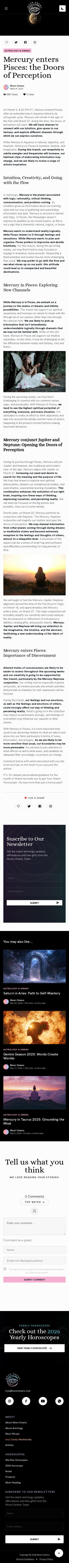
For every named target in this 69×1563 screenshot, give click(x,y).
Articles (9, 1445)
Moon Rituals (12, 1433)
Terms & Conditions (25, 1559)
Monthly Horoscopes (16, 1459)
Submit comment (34, 1279)
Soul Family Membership (18, 1439)
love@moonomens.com (17, 1390)
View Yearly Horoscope (32, 1348)
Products (10, 1476)
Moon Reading (13, 1482)
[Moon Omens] (34, 8)
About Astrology (14, 1428)
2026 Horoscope (14, 1465)
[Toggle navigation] (6, 8)
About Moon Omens (16, 1422)
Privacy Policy (46, 1559)
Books (8, 1471)
